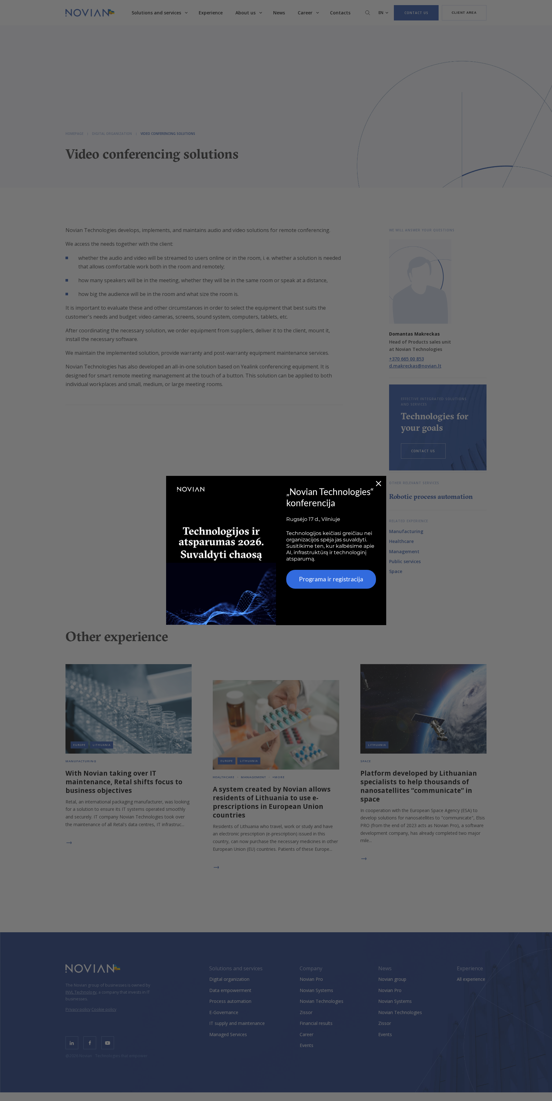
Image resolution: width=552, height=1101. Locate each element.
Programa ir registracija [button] (331, 579)
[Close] (378, 483)
